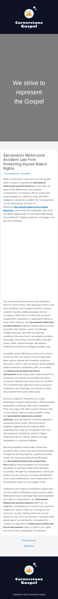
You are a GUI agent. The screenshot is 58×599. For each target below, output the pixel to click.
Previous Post (29, 541)
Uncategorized (12, 173)
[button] (28, 38)
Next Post (29, 546)
